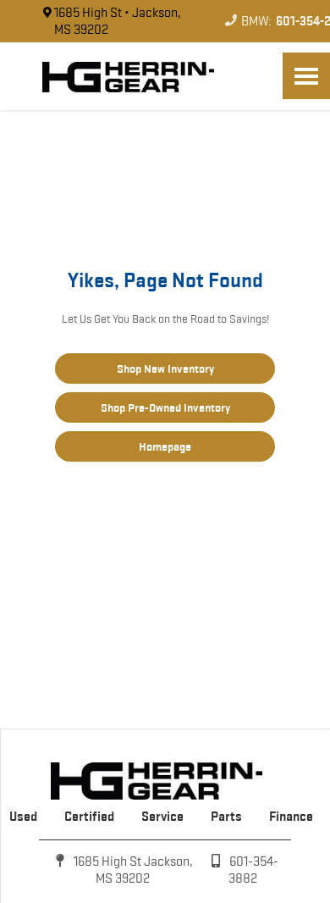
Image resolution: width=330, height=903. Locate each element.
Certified (89, 816)
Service (162, 816)
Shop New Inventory (165, 368)
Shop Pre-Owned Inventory (165, 407)
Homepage (165, 446)
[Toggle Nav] (306, 76)
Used (23, 816)
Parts (226, 816)
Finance (291, 816)
